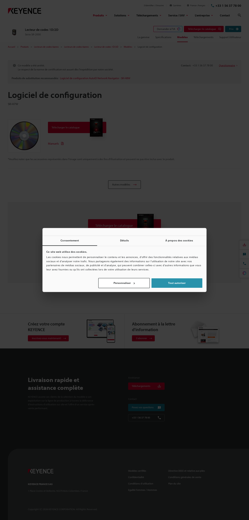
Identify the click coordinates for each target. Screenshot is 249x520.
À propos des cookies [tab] (179, 240)
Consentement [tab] (70, 240)
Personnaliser (122, 283)
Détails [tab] (124, 240)
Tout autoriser (177, 283)
